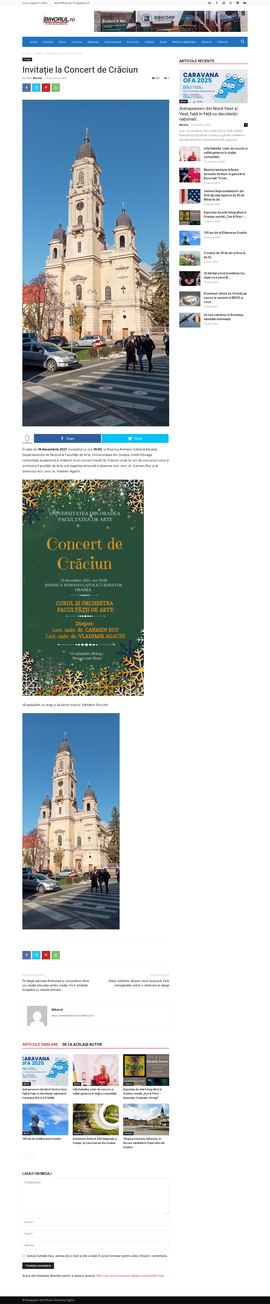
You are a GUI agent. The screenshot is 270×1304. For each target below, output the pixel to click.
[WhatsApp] (55, 87)
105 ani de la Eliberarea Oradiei (41, 1138)
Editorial (222, 42)
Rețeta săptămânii (184, 42)
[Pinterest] (46, 87)
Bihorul (37, 78)
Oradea (48, 42)
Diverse (207, 42)
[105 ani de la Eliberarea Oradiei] (45, 1119)
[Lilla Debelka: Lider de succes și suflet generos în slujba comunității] (96, 1070)
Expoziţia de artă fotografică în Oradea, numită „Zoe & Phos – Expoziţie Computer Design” (142, 1093)
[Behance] (210, 3)
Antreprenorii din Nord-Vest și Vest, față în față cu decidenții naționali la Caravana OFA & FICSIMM (44, 1093)
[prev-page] (25, 1155)
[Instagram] (223, 3)
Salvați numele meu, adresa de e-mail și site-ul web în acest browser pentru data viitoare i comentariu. (97, 1256)
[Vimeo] (237, 3)
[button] (243, 42)
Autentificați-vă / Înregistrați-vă (71, 2)
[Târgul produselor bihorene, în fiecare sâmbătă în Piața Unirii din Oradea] (146, 1119)
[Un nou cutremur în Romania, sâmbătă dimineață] (189, 320)
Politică (149, 42)
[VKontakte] (244, 3)
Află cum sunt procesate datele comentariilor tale (130, 1275)
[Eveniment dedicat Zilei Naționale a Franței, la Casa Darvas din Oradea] (96, 1119)
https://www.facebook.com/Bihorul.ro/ (73, 1015)
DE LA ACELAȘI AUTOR (82, 1044)
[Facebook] (216, 3)
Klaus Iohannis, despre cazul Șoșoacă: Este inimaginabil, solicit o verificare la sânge (139, 983)
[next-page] (31, 1155)
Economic (133, 42)
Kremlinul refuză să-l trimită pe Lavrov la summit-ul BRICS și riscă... (225, 298)
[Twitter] (230, 3)
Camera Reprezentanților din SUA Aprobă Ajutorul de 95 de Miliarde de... (224, 195)
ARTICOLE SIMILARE (40, 1044)
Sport (163, 42)
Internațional (112, 42)
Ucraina (77, 42)
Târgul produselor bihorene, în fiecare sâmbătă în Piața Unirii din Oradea (144, 1143)
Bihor (62, 42)
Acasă (33, 42)
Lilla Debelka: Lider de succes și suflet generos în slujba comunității (226, 153)
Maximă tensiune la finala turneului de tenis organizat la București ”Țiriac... (224, 174)
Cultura (128, 1083)
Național (93, 42)
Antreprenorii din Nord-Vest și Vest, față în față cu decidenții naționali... (208, 114)
